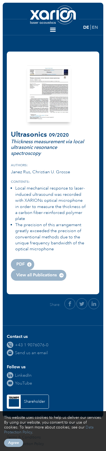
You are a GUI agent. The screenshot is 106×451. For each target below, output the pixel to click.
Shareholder (34, 401)
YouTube (23, 383)
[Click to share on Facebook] (69, 303)
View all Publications (36, 274)
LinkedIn (23, 375)
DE (86, 27)
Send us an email (31, 352)
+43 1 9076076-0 (31, 344)
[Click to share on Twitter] (81, 303)
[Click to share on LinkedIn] (93, 303)
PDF (20, 264)
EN (95, 27)
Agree (13, 442)
